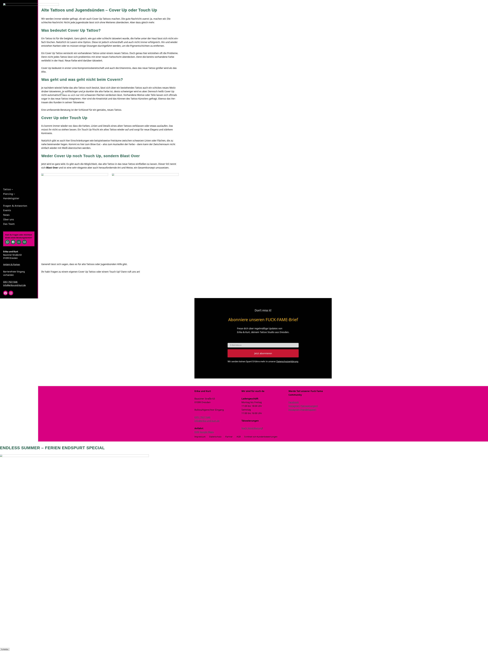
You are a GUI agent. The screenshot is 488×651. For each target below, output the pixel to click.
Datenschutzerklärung (287, 361)
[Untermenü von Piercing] (14, 194)
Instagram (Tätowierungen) (303, 405)
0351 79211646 (10, 282)
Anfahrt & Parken (11, 264)
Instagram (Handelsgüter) (302, 409)
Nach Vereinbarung (251, 428)
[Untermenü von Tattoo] (12, 189)
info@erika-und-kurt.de (14, 285)
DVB (196, 431)
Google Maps (207, 431)
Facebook (293, 402)
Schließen (4, 649)
